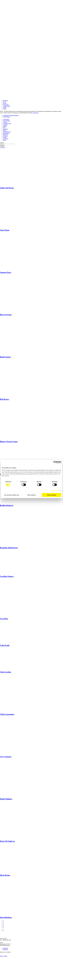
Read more (35, 112)
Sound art (5, 136)
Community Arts (7, 123)
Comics (5, 122)
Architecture (6, 119)
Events (4, 103)
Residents (5, 100)
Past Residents (6, 116)
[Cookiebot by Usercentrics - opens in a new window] (54, 462)
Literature (5, 129)
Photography (6, 133)
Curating (5, 125)
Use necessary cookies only (11, 495)
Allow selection (31, 495)
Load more (2, 147)
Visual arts (5, 138)
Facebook (5, 948)
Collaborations (6, 106)
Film (4, 127)
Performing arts (7, 131)
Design (5, 126)
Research (5, 134)
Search (4, 108)
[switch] (24, 484)
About (4, 107)
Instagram (5, 949)
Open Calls (6, 104)
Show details (54, 490)
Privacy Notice (3, 956)
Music (4, 130)
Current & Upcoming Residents (10, 115)
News (4, 101)
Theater (5, 137)
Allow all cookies (51, 495)
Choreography (6, 120)
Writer (4, 140)
